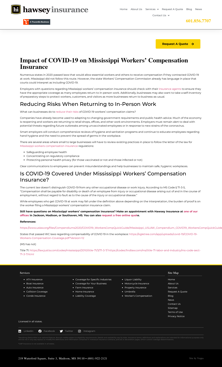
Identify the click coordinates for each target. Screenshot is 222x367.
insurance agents (170, 88)
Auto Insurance (34, 287)
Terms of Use (175, 312)
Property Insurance (135, 287)
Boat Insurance (34, 283)
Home (123, 9)
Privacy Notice (176, 316)
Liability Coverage (85, 295)
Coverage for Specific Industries (93, 279)
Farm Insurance (84, 287)
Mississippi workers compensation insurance (49, 146)
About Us (136, 9)
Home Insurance (84, 291)
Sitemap (172, 308)
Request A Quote (172, 9)
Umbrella (130, 291)
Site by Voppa (196, 358)
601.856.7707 (198, 20)
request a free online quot (119, 215)
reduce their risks (67, 111)
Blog (189, 9)
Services (150, 9)
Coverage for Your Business (91, 283)
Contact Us (159, 15)
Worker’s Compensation (138, 295)
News (198, 9)
